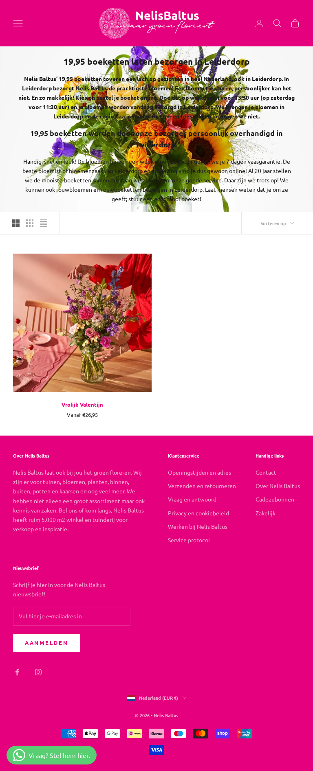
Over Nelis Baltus (278, 485)
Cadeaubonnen (275, 499)
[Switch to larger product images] (16, 223)
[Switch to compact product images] (43, 223)
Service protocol (189, 539)
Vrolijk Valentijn (82, 404)
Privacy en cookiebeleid (198, 513)
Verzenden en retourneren (202, 485)
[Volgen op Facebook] (17, 672)
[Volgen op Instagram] (38, 672)
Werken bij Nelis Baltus (197, 526)
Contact (266, 472)
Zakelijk (266, 513)
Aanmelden (46, 642)
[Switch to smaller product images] (29, 223)
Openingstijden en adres (199, 472)
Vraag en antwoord (192, 499)
